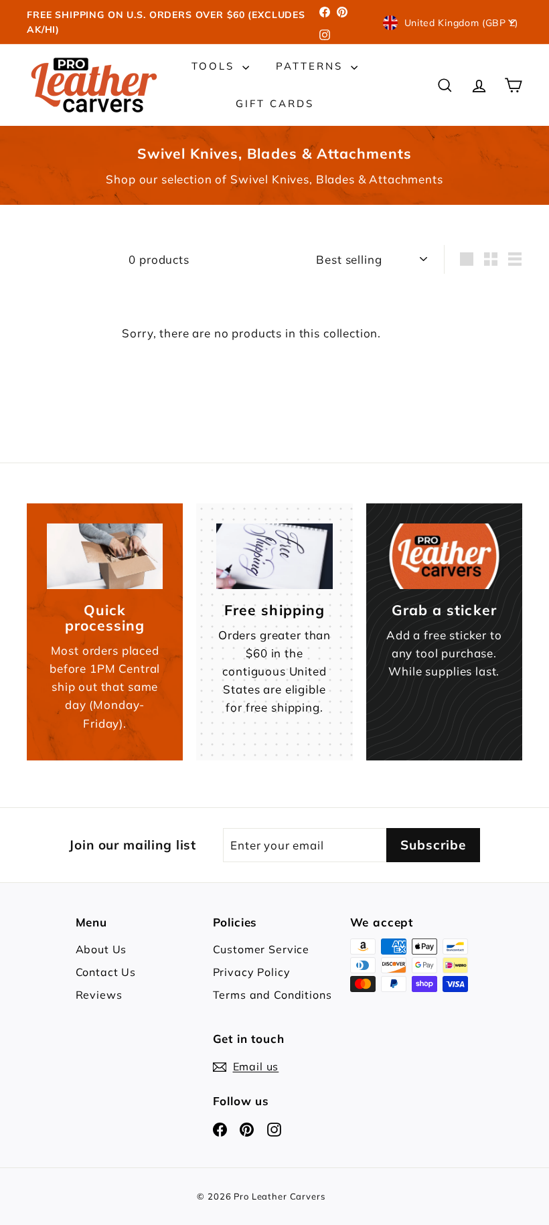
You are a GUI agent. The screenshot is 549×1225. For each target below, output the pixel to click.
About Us (101, 949)
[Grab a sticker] (444, 555)
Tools (215, 66)
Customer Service (261, 949)
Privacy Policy (252, 972)
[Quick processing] (105, 555)
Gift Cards (275, 103)
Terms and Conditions (272, 994)
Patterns (311, 66)
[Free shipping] (274, 555)
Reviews (99, 994)
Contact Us (106, 972)
